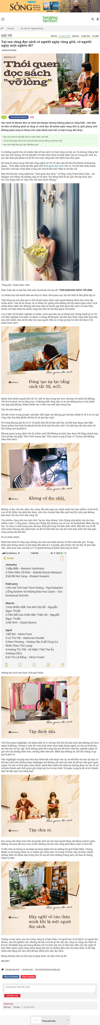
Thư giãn (95, 36)
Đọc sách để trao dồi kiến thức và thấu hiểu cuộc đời (26, 137)
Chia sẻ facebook (11, 977)
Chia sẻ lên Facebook (18, 117)
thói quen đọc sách (54, 165)
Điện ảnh (75, 36)
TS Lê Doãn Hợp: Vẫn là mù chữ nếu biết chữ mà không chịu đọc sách (33, 141)
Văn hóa (54, 36)
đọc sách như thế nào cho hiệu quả (47, 970)
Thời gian (16, 1007)
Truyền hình (85, 36)
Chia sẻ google (28, 977)
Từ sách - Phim (64, 36)
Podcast (10, 28)
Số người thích (29, 1007)
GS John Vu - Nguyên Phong (32, 28)
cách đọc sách (27, 970)
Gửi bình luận (12, 996)
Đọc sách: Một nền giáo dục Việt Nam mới (21, 144)
